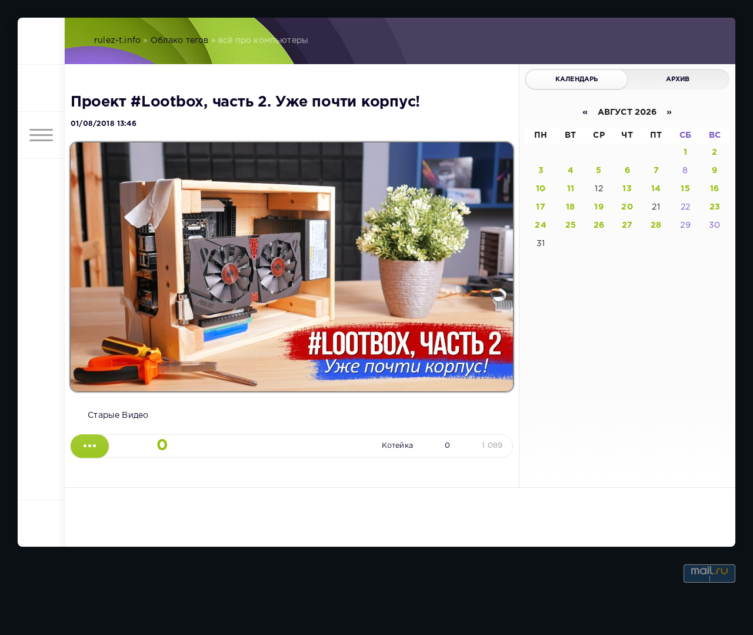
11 (570, 188)
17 (540, 207)
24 (540, 225)
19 (598, 207)
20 (626, 207)
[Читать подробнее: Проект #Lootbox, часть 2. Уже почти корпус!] (90, 446)
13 (626, 188)
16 (714, 188)
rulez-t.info (117, 40)
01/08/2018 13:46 (103, 124)
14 (656, 188)
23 (714, 207)
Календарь (576, 79)
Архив (678, 79)
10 (540, 188)
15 (685, 188)
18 (570, 207)
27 (627, 225)
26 (599, 225)
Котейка (397, 446)
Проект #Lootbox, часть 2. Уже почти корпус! (245, 102)
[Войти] (41, 88)
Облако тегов (180, 40)
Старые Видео (118, 415)
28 (656, 225)
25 (570, 225)
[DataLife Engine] (41, 41)
